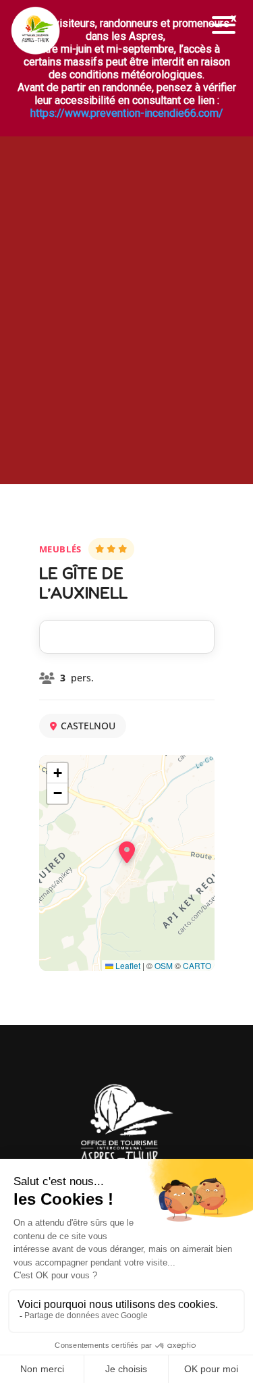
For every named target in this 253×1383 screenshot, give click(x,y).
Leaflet (126, 965)
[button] (224, 25)
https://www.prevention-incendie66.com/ (126, 113)
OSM (163, 965)
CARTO (197, 965)
